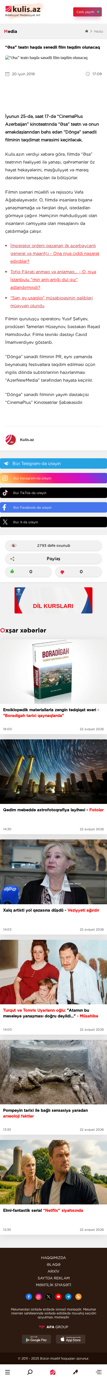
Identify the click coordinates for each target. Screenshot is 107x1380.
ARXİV (53, 1271)
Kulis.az (27, 440)
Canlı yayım (85, 12)
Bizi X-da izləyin (25, 522)
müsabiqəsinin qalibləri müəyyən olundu (51, 301)
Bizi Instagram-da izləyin (32, 478)
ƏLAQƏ (54, 1264)
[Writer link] (75, 1372)
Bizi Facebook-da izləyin (32, 507)
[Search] (29, 1372)
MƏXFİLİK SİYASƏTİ (53, 1285)
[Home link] (52, 1372)
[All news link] (99, 1372)
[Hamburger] (7, 1372)
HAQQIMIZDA (53, 1258)
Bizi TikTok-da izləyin (29, 493)
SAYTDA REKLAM (54, 1278)
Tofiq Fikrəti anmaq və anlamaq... (53, 279)
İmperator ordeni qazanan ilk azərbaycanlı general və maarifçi (54, 253)
